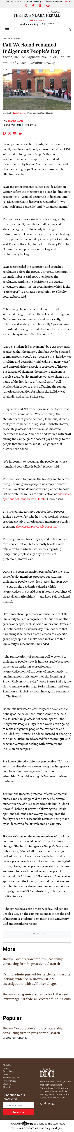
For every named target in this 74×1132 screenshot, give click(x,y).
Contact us (8, 1067)
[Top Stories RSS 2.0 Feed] (53, 1103)
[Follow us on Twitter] (41, 1103)
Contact (18, 1)
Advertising (8, 1071)
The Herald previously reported (36, 526)
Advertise (28, 1)
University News (12, 38)
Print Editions (37, 20)
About (6, 1)
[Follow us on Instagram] (49, 1103)
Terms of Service (11, 1077)
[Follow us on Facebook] (45, 1103)
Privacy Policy (9, 1080)
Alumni (6, 1087)
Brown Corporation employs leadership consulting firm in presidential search (33, 961)
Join (12, 1)
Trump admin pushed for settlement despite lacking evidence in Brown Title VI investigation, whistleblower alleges (36, 979)
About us (7, 1064)
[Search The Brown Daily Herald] (70, 29)
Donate (67, 1)
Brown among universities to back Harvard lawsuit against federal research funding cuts (37, 996)
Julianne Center (15, 121)
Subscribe (57, 1)
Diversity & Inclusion (42, 1)
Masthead (7, 1084)
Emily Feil (10, 1037)
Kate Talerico (20, 113)
